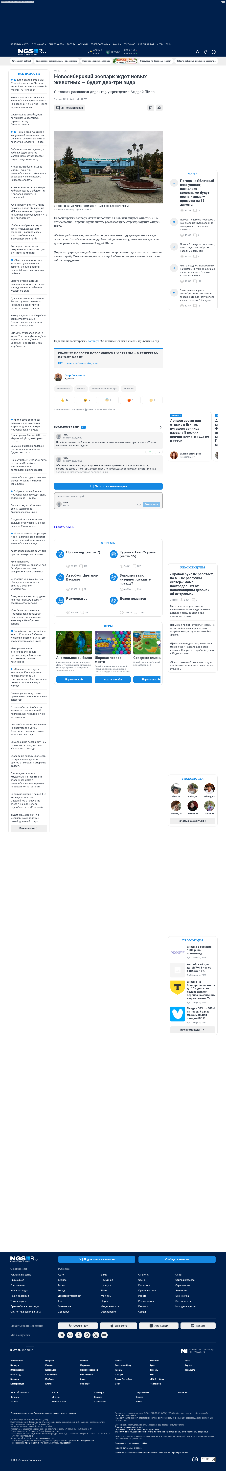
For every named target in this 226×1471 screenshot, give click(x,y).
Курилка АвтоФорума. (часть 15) (138, 554)
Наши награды (19, 1290)
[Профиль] (214, 52)
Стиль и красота (185, 1279)
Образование (108, 1311)
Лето (104, 1290)
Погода (71, 44)
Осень (141, 1279)
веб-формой (65, 1443)
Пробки (113, 51)
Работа (142, 1295)
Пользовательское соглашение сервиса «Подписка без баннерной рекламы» (151, 1452)
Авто (61, 1274)
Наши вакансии (19, 1295)
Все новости (29, 73)
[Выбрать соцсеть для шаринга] (159, 108)
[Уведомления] (206, 52)
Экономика (182, 1295)
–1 (158, 478)
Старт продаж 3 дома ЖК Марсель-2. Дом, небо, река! (27, 437)
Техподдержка (18, 1301)
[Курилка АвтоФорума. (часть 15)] (115, 559)
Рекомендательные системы (128, 1448)
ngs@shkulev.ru (47, 1438)
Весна (61, 1285)
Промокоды (39, 44)
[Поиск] (198, 52)
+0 (149, 452)
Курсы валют (146, 44)
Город (61, 1290)
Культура (106, 1285)
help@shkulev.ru (32, 1443)
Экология (181, 1290)
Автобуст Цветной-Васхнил (82, 577)
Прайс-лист (17, 1279)
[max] (87, 1335)
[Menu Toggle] (12, 52)
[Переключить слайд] (158, 643)
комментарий (72, 107)
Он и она (143, 1274)
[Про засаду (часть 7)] (61, 559)
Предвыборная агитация (24, 1306)
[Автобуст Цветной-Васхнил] (61, 582)
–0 (158, 452)
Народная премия (185, 1306)
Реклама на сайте (20, 1274)
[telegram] (61, 1335)
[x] (95, 1335)
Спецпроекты (183, 1301)
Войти (66, 505)
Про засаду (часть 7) (83, 552)
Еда (60, 1301)
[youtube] (104, 1335)
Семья (142, 1311)
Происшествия (147, 1290)
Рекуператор (77, 599)
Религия (143, 1306)
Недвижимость (19, 44)
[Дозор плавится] (115, 605)
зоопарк (93, 341)
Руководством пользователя (129, 1427)
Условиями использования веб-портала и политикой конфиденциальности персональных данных (161, 1432)
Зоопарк (81, 388)
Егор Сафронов (75, 375)
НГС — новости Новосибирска (78, 363)
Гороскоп (130, 44)
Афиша (117, 44)
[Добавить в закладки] (150, 108)
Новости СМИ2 (64, 526)
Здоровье (63, 1311)
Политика (144, 1285)
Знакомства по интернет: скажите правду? (135, 579)
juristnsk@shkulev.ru (86, 1440)
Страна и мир (183, 1285)
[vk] (70, 1335)
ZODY (168, 44)
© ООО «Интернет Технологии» (25, 1460)
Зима (104, 1274)
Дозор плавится (133, 599)
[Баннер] (125, 61)
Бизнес (62, 1279)
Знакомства (56, 44)
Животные (64, 1306)
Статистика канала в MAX (25, 1311)
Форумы (83, 44)
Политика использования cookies (131, 1443)
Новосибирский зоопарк (104, 388)
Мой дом (106, 1295)
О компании (17, 1285)
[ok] (78, 1335)
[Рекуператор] (61, 605)
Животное (128, 388)
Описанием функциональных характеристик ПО (137, 1429)
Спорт (178, 1274)
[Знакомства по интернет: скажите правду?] (115, 582)
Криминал (107, 1279)
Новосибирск (63, 388)
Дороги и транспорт (69, 1295)
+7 (149, 478)
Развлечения (146, 1301)
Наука (104, 1301)
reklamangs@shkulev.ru (125, 1415)
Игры (160, 44)
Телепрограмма (100, 44)
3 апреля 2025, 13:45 (64, 99)
